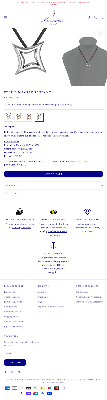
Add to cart (53, 174)
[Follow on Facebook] (5, 372)
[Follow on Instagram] (12, 372)
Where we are (43, 297)
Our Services (82, 292)
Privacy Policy (11, 292)
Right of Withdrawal (13, 326)
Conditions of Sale (12, 311)
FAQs (39, 302)
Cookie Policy (10, 306)
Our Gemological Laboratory (89, 302)
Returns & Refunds (13, 302)
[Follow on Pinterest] (19, 372)
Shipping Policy (11, 316)
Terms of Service (12, 297)
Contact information (13, 321)
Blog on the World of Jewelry (50, 306)
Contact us (42, 292)
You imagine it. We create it (89, 297)
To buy (21, 165)
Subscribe (15, 362)
